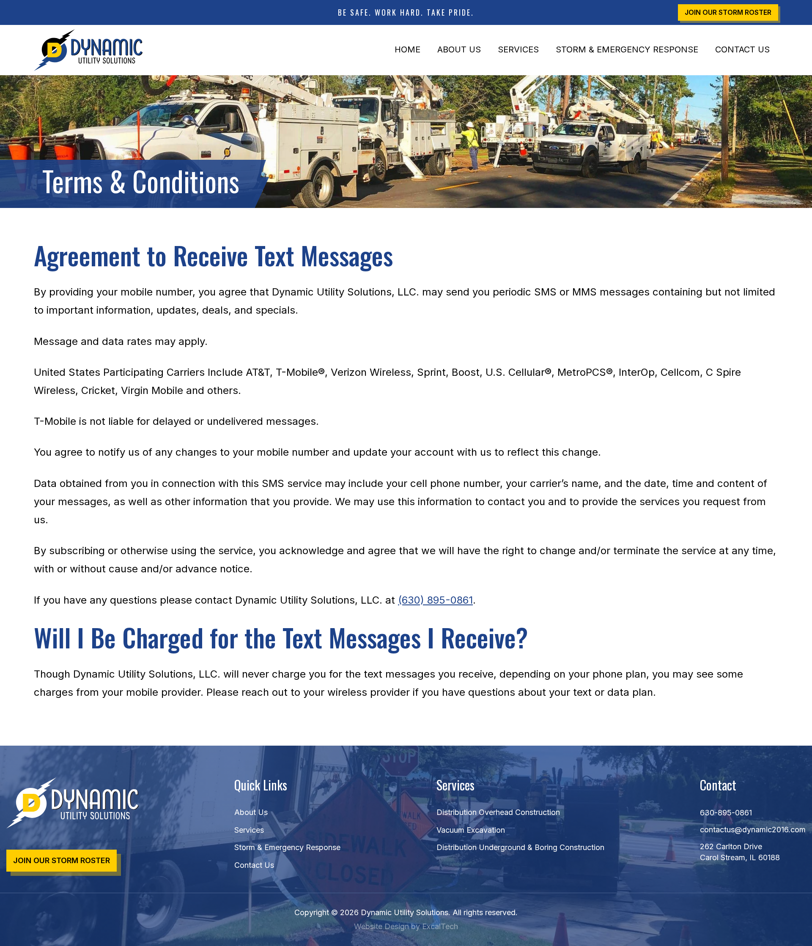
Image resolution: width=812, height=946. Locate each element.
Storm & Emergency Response (627, 49)
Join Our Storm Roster (728, 12)
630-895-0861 (726, 812)
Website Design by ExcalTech (406, 926)
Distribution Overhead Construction (498, 812)
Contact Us (742, 49)
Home (407, 49)
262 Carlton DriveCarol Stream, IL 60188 (740, 851)
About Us (459, 49)
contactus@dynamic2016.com (753, 829)
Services (518, 49)
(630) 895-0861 (435, 600)
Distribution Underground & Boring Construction (520, 847)
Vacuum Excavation (470, 830)
